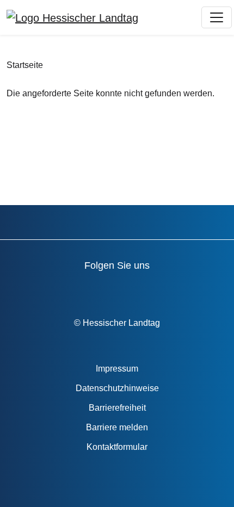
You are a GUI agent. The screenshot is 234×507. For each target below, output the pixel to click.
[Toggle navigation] (216, 17)
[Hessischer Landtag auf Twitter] (110, 289)
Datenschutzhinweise (117, 388)
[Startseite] (72, 17)
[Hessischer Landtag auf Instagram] (141, 289)
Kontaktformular (117, 447)
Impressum (117, 368)
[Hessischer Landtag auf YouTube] (79, 289)
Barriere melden (117, 427)
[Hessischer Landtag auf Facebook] (48, 289)
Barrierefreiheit (117, 407)
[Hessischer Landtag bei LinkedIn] (203, 289)
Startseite (25, 65)
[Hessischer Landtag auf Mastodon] (172, 289)
